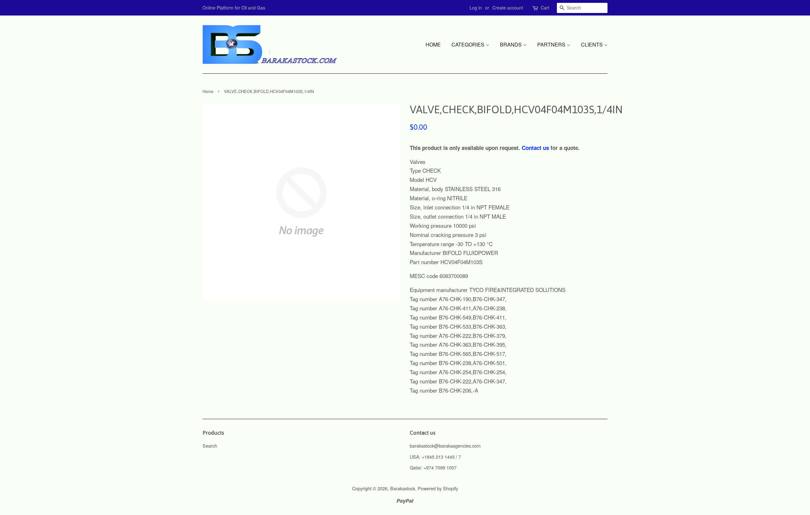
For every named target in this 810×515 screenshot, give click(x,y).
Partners (552, 44)
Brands (511, 44)
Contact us (535, 148)
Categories (469, 44)
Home (433, 44)
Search (209, 445)
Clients (592, 44)
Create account (507, 7)
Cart (545, 7)
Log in (476, 7)
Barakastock (402, 488)
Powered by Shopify (438, 488)
